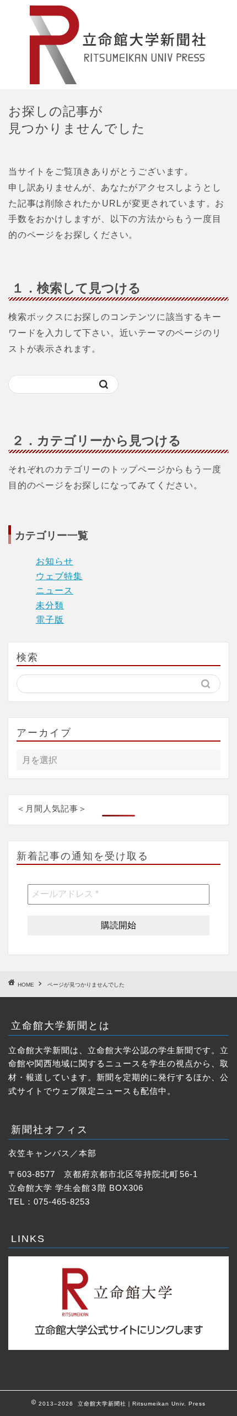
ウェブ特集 (59, 576)
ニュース (54, 590)
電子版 (50, 619)
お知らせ (54, 561)
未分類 (50, 605)
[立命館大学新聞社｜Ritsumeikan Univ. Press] (118, 80)
